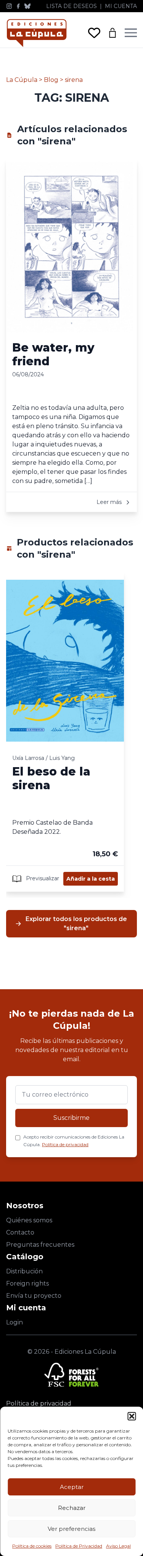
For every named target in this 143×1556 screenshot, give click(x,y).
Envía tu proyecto (33, 1295)
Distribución (24, 1271)
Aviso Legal (118, 1546)
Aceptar (72, 1486)
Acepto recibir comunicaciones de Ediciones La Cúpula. (73, 1140)
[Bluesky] (27, 6)
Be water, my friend (53, 354)
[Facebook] (18, 6)
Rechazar (71, 1507)
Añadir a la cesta (90, 878)
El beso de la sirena (51, 778)
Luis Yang (62, 758)
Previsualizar (41, 878)
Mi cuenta (121, 6)
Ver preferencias (71, 1528)
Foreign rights (27, 1283)
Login (14, 1322)
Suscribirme (71, 1117)
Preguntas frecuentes (40, 1244)
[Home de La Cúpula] (36, 33)
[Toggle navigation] (131, 33)
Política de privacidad (65, 1144)
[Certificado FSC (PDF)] (71, 1374)
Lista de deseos (71, 6)
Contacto (20, 1232)
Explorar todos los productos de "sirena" (76, 923)
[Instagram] (9, 6)
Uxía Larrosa (28, 758)
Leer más (109, 502)
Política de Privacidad (78, 1546)
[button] (131, 1416)
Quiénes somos (29, 1220)
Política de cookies (31, 1546)
